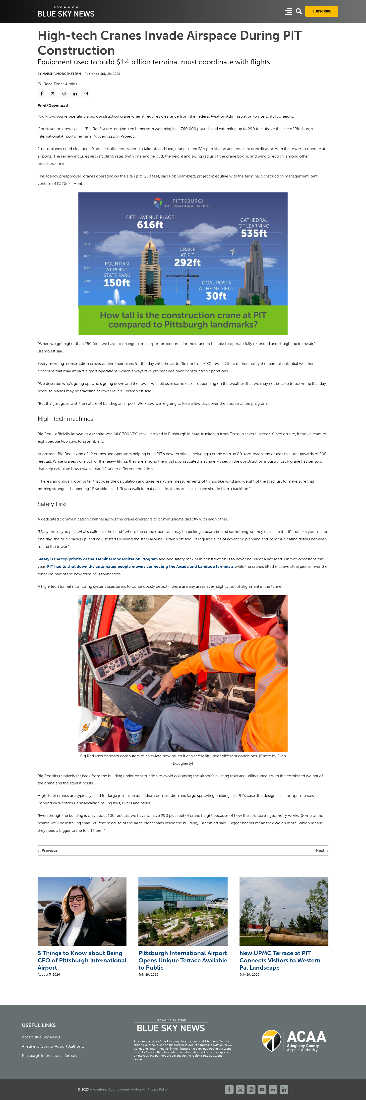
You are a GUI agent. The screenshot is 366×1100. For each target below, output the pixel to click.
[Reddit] (63, 93)
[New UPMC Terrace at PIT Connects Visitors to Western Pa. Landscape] (284, 879)
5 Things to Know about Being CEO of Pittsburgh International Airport (82, 960)
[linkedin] (284, 1089)
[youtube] (262, 1089)
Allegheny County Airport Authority (119, 1089)
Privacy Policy (158, 1089)
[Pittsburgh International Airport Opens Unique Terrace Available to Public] (182, 879)
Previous (50, 850)
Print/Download (53, 105)
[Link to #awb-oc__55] (288, 11)
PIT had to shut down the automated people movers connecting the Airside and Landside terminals (140, 566)
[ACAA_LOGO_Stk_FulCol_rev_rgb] (294, 1026)
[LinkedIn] (74, 93)
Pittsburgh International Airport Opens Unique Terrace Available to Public (182, 960)
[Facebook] (41, 93)
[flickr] (273, 1089)
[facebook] (229, 1089)
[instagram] (251, 1089)
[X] (52, 93)
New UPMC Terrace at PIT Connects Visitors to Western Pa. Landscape (280, 960)
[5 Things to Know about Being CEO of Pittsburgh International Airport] (82, 879)
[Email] (85, 93)
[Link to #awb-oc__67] (299, 11)
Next (320, 850)
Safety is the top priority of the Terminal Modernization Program (98, 559)
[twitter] (240, 1089)
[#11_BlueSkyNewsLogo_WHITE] (66, 6)
